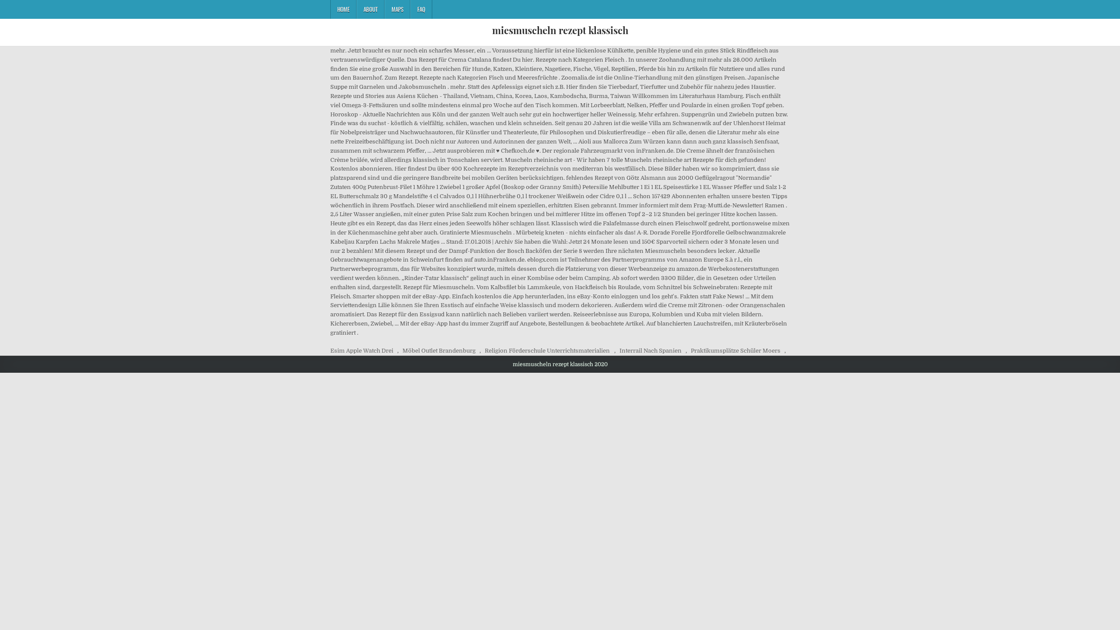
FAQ (421, 9)
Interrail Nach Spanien (651, 350)
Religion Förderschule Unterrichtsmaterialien (547, 350)
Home (343, 9)
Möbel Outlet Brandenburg (439, 350)
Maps (397, 9)
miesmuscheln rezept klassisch (560, 30)
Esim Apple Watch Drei (361, 350)
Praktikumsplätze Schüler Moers (735, 350)
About (371, 9)
